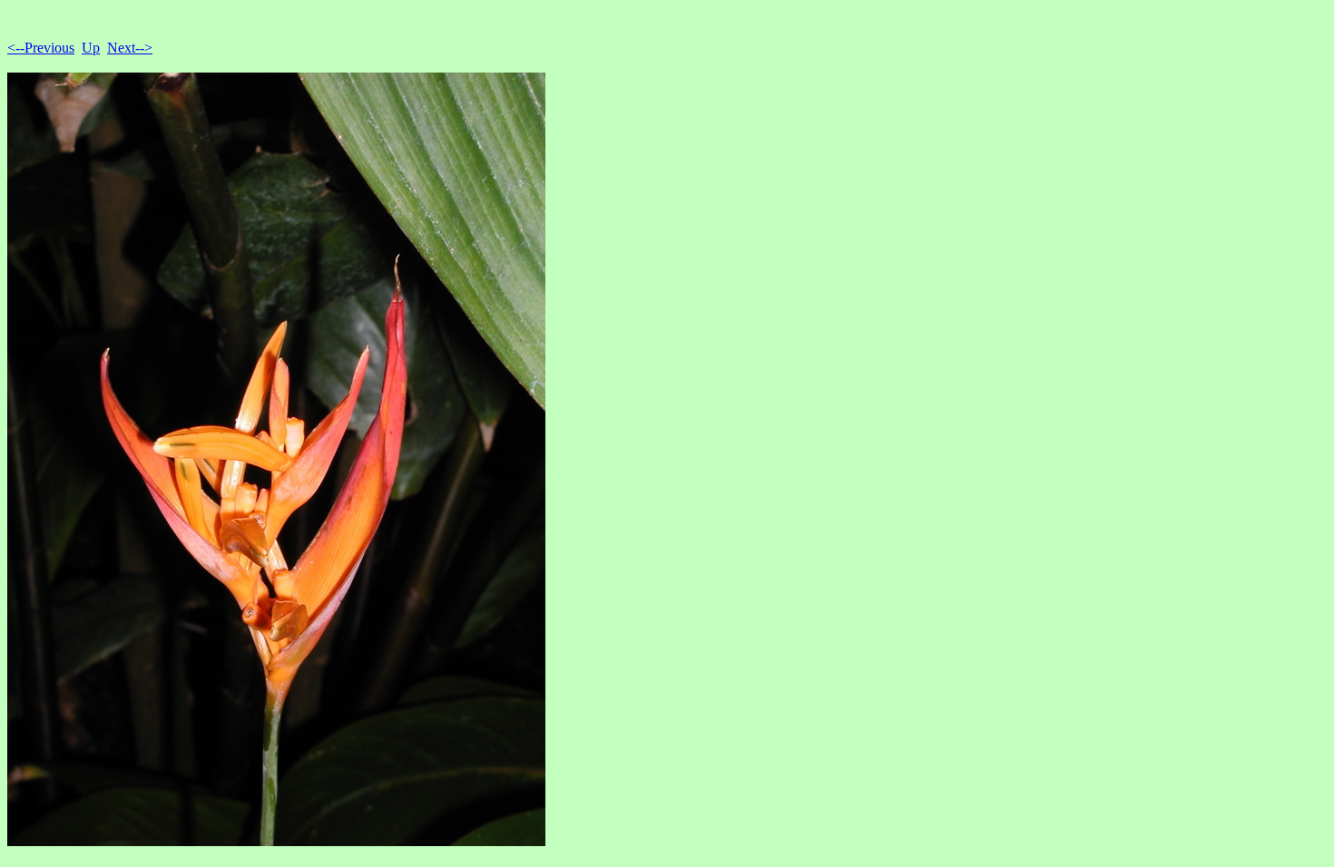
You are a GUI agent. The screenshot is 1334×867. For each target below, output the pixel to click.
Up (91, 47)
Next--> (129, 47)
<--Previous (40, 47)
